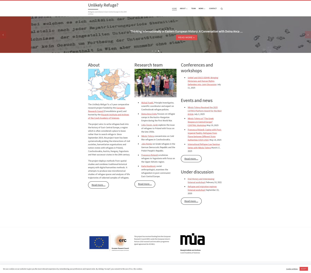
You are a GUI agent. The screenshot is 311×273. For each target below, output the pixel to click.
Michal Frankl (147, 102)
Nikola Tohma (147, 136)
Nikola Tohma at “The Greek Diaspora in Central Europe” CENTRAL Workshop (201, 122)
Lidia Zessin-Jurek (149, 124)
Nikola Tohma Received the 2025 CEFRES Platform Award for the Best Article (205, 111)
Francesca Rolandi (149, 155)
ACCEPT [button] (304, 269)
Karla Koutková (148, 166)
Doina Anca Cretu (149, 113)
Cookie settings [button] (292, 269)
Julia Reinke (146, 143)
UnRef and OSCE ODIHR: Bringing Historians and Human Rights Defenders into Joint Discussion (203, 81)
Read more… (98, 184)
